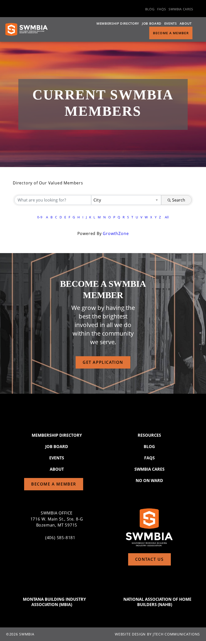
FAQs (161, 9)
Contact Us (149, 559)
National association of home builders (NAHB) (157, 602)
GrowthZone (116, 233)
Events (170, 23)
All (167, 217)
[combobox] (126, 200)
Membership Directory (117, 23)
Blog (149, 9)
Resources (149, 435)
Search (178, 200)
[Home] (26, 29)
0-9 (39, 217)
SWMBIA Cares (181, 9)
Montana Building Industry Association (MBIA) (54, 602)
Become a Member (171, 33)
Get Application (103, 362)
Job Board (152, 23)
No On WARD (149, 480)
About (186, 23)
